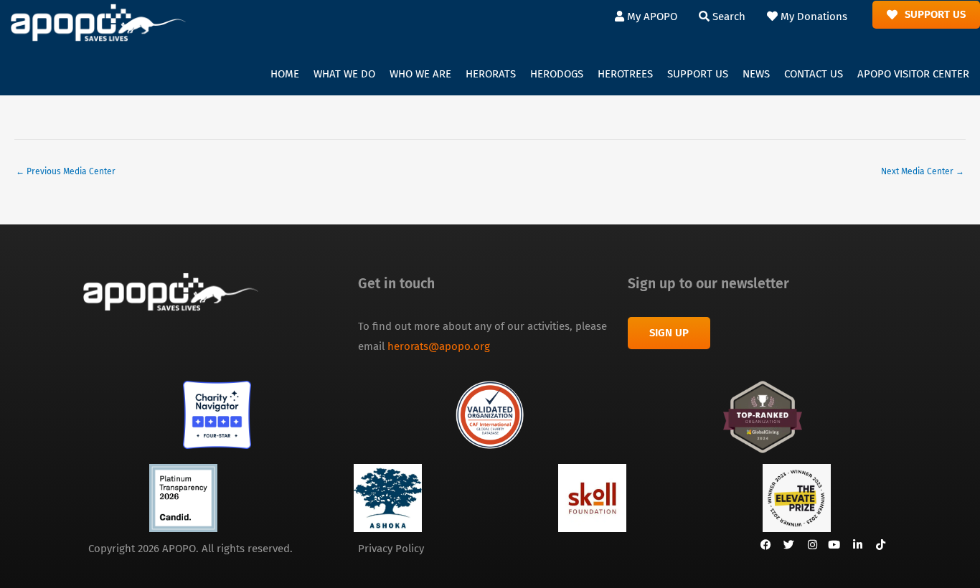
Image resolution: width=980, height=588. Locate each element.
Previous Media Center (66, 171)
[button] (344, 74)
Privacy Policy (391, 548)
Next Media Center (922, 171)
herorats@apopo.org (438, 346)
